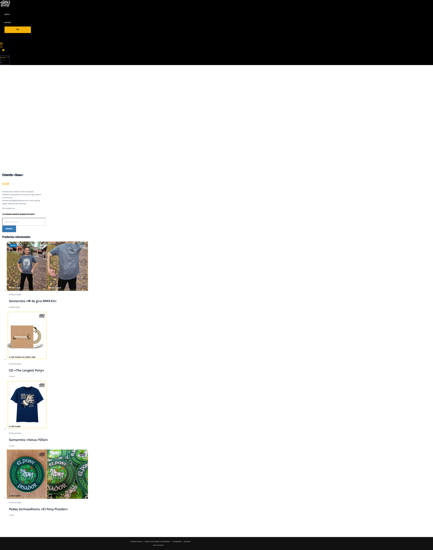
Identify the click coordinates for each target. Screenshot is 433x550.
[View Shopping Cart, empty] (2, 51)
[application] (12, 22)
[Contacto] (1, 44)
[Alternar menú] (18, 29)
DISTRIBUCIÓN (177, 541)
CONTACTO (187, 541)
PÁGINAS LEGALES (136, 541)
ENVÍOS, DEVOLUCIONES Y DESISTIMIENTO (157, 541)
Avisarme (9, 228)
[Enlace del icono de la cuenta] (1, 47)
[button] (4, 60)
